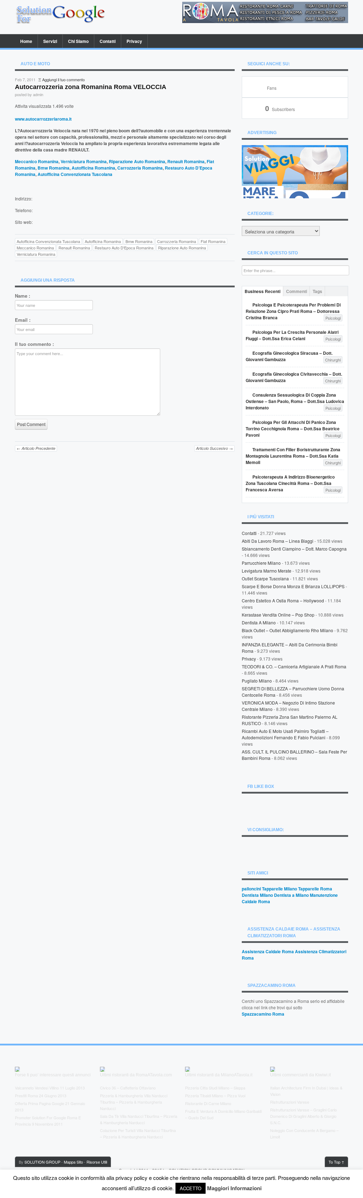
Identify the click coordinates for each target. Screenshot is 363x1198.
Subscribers (280, 109)
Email (22, 320)
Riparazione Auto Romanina (137, 161)
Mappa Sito (73, 1162)
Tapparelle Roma (315, 888)
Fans (272, 88)
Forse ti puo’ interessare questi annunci (53, 1074)
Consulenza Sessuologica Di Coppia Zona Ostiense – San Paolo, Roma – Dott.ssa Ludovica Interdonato (295, 401)
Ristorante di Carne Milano (208, 1103)
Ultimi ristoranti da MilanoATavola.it (218, 1074)
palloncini (251, 888)
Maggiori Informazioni (234, 1188)
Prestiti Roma (26, 1095)
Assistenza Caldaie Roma (268, 951)
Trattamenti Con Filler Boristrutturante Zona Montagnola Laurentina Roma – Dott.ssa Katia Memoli (293, 455)
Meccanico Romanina (36, 161)
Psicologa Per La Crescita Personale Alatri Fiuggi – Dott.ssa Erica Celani (292, 335)
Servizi (50, 41)
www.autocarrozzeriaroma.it (43, 119)
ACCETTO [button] (190, 1188)
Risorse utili (96, 1162)
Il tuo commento (34, 344)
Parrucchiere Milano (261, 563)
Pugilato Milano (257, 681)
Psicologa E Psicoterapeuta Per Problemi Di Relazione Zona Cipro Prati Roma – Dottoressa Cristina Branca (293, 311)
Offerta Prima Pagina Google (39, 1103)
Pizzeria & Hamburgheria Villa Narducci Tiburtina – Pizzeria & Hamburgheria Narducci (133, 1102)
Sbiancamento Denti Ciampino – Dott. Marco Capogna (294, 549)
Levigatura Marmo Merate (266, 571)
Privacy (134, 41)
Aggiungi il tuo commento (63, 79)
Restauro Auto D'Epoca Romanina (124, 247)
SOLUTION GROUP (42, 1162)
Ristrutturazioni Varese (289, 1102)
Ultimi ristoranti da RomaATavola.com (136, 1074)
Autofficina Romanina (93, 168)
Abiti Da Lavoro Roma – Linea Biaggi (277, 541)
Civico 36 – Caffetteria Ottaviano (128, 1088)
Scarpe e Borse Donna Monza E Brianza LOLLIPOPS (293, 586)
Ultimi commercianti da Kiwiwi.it (300, 1074)
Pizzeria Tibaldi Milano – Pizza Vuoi (215, 1095)
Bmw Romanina (53, 168)
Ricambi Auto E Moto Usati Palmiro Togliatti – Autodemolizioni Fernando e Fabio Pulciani (285, 734)
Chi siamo (78, 41)
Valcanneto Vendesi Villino (37, 1088)
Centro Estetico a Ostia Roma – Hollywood (283, 600)
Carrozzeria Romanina (140, 168)
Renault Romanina (186, 161)
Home (26, 41)
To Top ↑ (336, 1162)
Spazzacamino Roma (263, 1014)
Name (22, 296)
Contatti (108, 41)
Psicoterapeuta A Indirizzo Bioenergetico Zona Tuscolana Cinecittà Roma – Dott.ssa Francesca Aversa (290, 483)
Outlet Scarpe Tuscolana (265, 578)
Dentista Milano (257, 895)
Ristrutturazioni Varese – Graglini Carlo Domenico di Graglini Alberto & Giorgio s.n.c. (303, 1116)
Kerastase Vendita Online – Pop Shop (278, 615)
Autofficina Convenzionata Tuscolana (75, 174)
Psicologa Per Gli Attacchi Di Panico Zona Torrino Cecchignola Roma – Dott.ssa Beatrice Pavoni (293, 428)
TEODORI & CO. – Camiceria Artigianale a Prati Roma (294, 666)
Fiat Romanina (213, 241)
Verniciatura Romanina (84, 161)
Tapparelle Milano (279, 888)
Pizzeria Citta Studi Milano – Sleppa (215, 1088)
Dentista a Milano (259, 622)
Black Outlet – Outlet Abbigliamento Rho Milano (287, 630)
